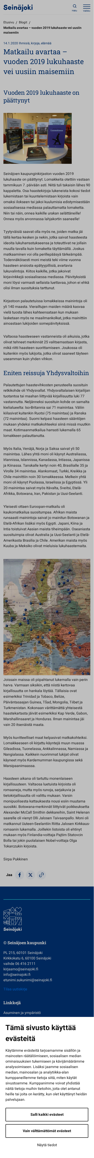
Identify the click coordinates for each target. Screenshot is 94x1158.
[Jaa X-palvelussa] (30, 874)
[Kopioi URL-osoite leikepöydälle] (41, 874)
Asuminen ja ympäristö (22, 1013)
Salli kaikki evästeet (47, 1114)
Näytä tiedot (47, 1145)
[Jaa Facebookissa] (19, 874)
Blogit (23, 22)
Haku (74, 10)
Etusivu (8, 22)
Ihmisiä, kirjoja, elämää (35, 43)
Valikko (86, 10)
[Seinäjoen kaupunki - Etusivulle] (18, 8)
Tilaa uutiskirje (15, 989)
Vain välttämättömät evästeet (47, 1131)
